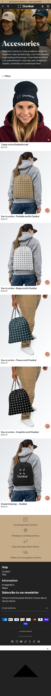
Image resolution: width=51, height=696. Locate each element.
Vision (5, 588)
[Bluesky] (38, 641)
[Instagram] (16, 641)
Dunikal (29, 631)
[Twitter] (29, 641)
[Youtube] (21, 641)
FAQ (4, 575)
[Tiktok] (25, 641)
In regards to (8, 585)
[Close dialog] (47, 648)
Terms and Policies (25, 636)
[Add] (49, 140)
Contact (6, 572)
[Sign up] (46, 608)
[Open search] (8, 6)
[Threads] (34, 641)
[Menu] (3, 6)
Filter (8, 76)
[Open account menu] (42, 6)
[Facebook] (12, 641)
